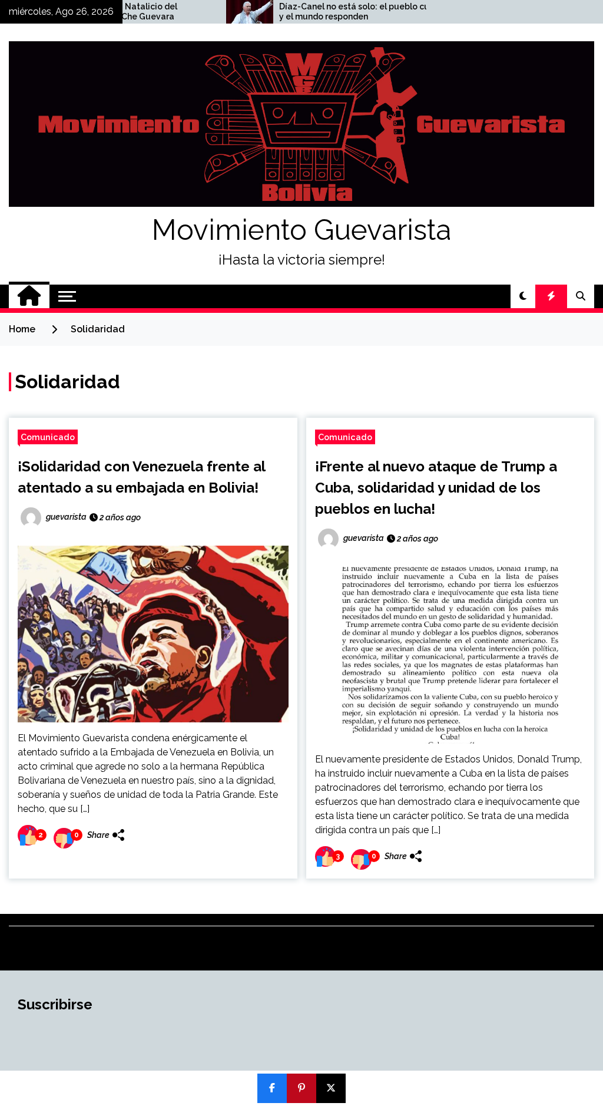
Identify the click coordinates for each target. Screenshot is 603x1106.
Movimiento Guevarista (301, 229)
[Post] (331, 1088)
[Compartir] (272, 1088)
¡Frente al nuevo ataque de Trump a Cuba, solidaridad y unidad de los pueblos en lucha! (436, 487)
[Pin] (301, 1088)
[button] (523, 296)
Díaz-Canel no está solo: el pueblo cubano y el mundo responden (325, 11)
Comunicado (48, 437)
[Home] (29, 296)
